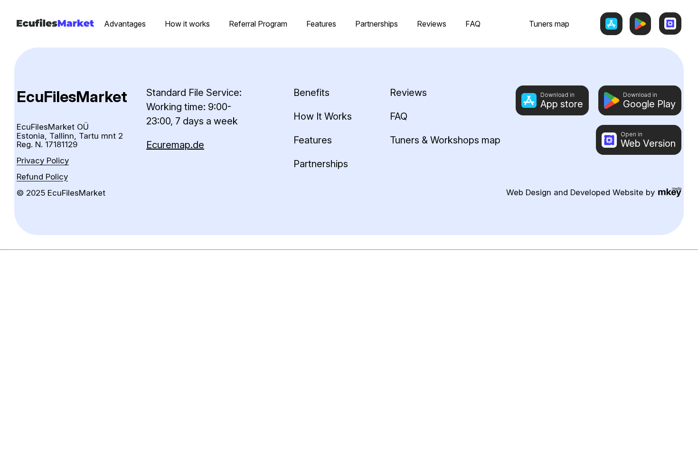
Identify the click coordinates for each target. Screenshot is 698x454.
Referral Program (258, 23)
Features (321, 23)
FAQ (473, 23)
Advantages (125, 23)
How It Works (322, 116)
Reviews (431, 23)
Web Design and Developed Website (574, 192)
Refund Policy (42, 176)
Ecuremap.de (175, 145)
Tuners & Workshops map (445, 140)
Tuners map (549, 23)
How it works (187, 23)
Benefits (311, 92)
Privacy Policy (43, 160)
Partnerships (376, 23)
